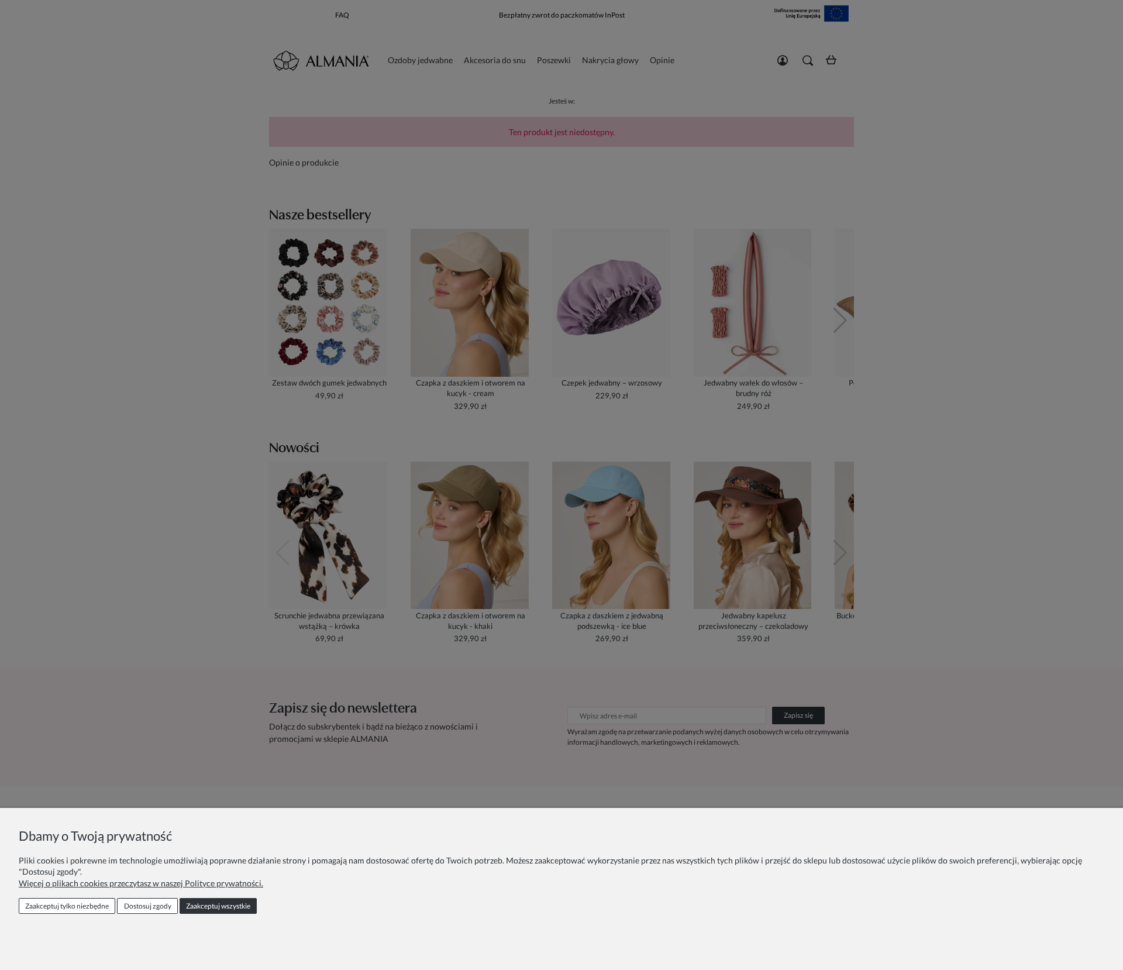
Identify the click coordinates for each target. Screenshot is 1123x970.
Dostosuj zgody (147, 906)
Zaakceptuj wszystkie (218, 906)
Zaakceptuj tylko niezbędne (67, 906)
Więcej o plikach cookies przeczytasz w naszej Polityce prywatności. (141, 883)
